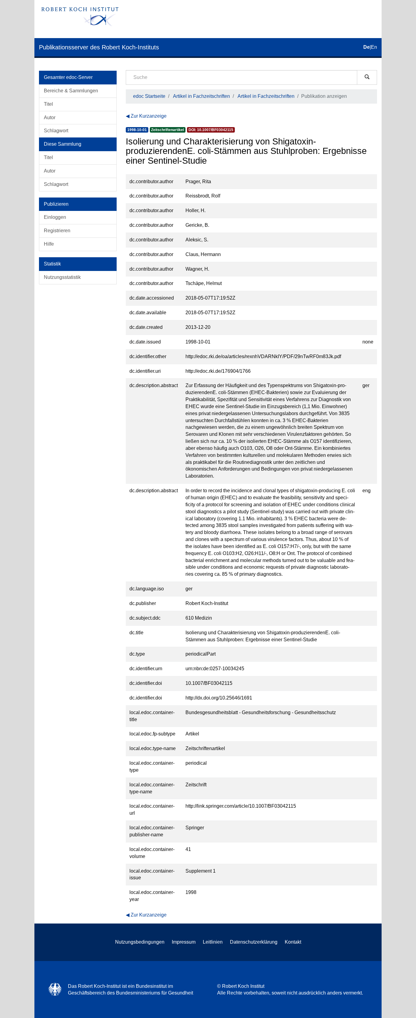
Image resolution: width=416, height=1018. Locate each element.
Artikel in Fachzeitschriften (201, 96)
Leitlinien (213, 942)
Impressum (184, 942)
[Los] (367, 77)
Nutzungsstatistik (62, 277)
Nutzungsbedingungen (139, 942)
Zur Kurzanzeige (149, 116)
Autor (49, 117)
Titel (48, 104)
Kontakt (293, 942)
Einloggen (55, 217)
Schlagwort (56, 130)
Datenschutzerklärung (253, 942)
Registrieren (57, 230)
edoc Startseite (149, 96)
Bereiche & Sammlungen (71, 90)
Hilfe (49, 244)
